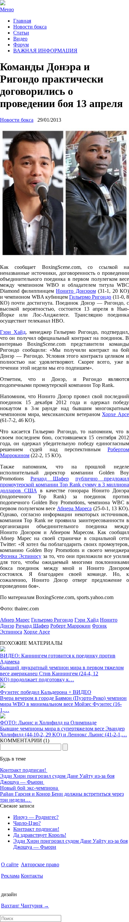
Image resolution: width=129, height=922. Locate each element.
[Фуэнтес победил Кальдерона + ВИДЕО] (2, 686)
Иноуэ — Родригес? (36, 817)
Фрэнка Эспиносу (20, 556)
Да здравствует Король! (39, 835)
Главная (22, 21)
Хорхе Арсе (115, 414)
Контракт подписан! (23, 770)
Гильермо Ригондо (90, 297)
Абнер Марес (15, 620)
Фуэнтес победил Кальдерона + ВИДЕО (45, 692)
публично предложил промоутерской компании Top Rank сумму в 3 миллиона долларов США (64, 484)
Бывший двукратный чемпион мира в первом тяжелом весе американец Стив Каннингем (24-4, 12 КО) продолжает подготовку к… (62, 673)
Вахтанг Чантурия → (25, 905)
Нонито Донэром (76, 291)
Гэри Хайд (12, 332)
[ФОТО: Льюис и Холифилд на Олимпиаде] (2, 716)
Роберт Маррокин (70, 626)
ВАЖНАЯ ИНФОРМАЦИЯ (45, 50)
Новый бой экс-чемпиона (29, 788)
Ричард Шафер (49, 478)
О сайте (10, 864)
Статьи (21, 32)
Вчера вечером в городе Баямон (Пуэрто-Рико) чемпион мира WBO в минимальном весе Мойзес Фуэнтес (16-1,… (63, 704)
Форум (21, 44)
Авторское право (40, 864)
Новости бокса (30, 27)
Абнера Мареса (74, 508)
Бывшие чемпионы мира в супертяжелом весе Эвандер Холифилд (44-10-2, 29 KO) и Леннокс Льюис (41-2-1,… (63, 731)
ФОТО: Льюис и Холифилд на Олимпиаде (48, 722)
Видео (20, 38)
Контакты (32, 876)
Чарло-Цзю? (27, 823)
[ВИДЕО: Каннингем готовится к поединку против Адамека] (2, 649)
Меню (7, 9)
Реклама (10, 876)
